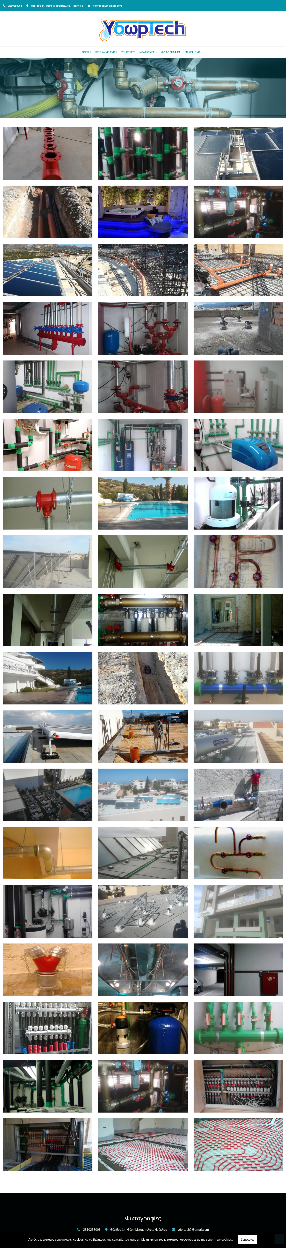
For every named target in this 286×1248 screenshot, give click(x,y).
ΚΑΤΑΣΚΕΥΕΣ (147, 52)
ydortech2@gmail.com (107, 5)
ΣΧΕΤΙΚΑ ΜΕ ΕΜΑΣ (106, 52)
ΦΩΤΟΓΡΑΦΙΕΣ (171, 52)
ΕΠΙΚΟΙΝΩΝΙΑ (193, 52)
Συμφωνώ (247, 1239)
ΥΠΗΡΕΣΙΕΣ (128, 52)
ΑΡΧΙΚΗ (86, 52)
